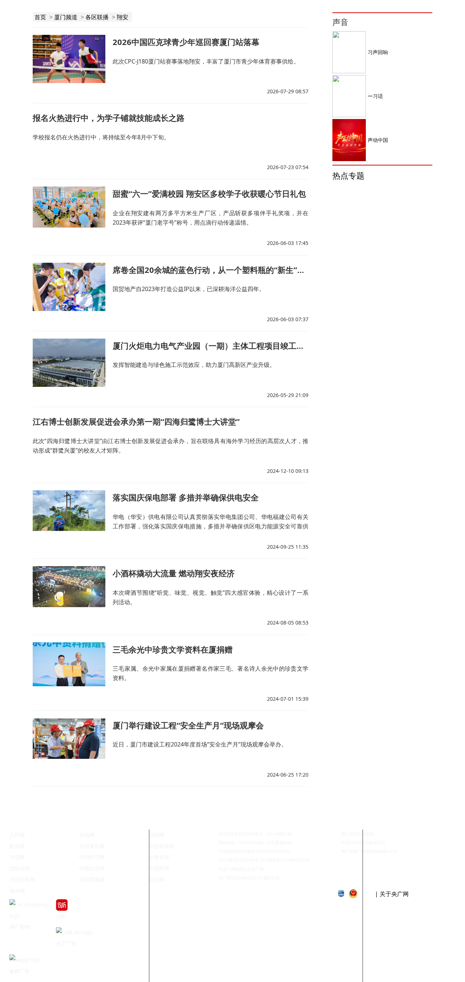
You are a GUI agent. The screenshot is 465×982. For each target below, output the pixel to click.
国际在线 (19, 868)
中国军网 (159, 868)
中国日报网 (22, 879)
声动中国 (378, 139)
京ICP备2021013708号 (239, 860)
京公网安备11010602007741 (285, 860)
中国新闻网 (161, 846)
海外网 (17, 890)
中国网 (17, 857)
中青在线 (159, 857)
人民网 (17, 834)
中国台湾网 (92, 868)
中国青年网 (92, 846)
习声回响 (378, 52)
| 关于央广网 (392, 894)
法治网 (156, 879)
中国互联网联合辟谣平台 (363, 842)
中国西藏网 (92, 879)
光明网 (156, 834)
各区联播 (97, 17)
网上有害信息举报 (357, 833)
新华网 (17, 846)
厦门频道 (65, 17)
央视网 (86, 834)
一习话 (375, 96)
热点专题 (348, 175)
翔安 (122, 17)
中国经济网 (92, 857)
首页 (40, 17)
